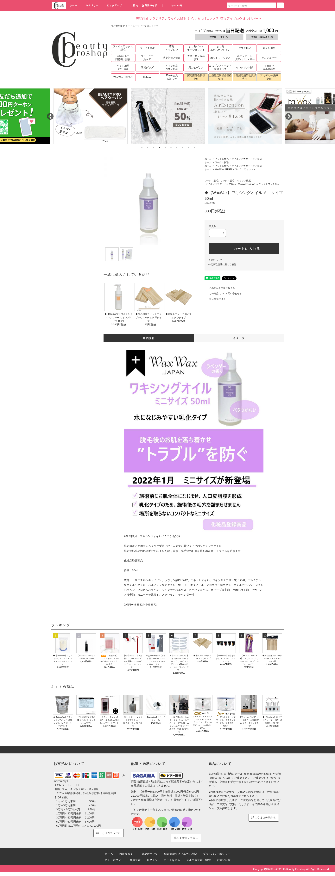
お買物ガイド (149, 5)
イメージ (239, 338)
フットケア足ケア (147, 58)
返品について (215, 260)
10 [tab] (194, 147)
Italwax (147, 77)
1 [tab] (142, 147)
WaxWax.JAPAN (122, 77)
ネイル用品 (269, 48)
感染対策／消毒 (171, 57)
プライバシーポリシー (216, 853)
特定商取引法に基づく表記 (222, 264)
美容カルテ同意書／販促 (122, 58)
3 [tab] (153, 147)
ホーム (73, 5)
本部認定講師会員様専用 (244, 77)
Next (287, 115)
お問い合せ (224, 859)
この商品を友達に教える (222, 288)
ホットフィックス (220, 57)
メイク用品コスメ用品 (171, 67)
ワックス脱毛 (147, 48)
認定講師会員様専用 (196, 77)
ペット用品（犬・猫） (123, 67)
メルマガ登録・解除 (198, 859)
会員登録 (135, 859)
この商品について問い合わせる (225, 293)
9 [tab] (188, 147)
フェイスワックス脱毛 (123, 48)
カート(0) (176, 5)
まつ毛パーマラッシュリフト (196, 48)
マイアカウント (113, 859)
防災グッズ (147, 67)
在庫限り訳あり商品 (269, 67)
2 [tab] (148, 147)
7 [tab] (177, 147)
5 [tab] (165, 147)
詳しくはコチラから (108, 833)
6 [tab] (171, 147)
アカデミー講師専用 (269, 77)
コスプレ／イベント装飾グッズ (220, 67)
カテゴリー (92, 5)
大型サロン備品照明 (196, 58)
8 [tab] (183, 147)
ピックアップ (114, 5)
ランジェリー (269, 57)
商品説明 (149, 338)
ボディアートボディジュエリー (245, 58)
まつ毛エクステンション (220, 48)
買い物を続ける (217, 299)
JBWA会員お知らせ (172, 77)
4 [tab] (159, 147)
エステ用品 (244, 48)
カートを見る (172, 859)
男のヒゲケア (196, 67)
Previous (48, 115)
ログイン (152, 859)
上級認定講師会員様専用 (220, 77)
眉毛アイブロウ (171, 48)
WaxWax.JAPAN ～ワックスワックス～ (235, 169)
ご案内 (134, 5)
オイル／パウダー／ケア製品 (247, 159)
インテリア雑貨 (245, 67)
